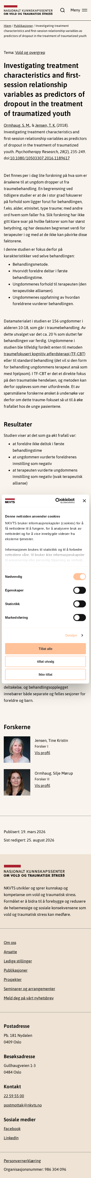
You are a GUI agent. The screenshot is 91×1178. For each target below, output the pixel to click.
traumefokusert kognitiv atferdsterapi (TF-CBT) (44, 353)
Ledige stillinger (18, 961)
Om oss (10, 942)
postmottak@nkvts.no (23, 1105)
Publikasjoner (23, 25)
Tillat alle (45, 648)
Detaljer (71, 635)
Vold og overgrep (30, 52)
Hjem (7, 25)
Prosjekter (13, 979)
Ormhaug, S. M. (17, 125)
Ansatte (10, 951)
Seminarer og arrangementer (29, 988)
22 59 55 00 (14, 1096)
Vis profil (42, 752)
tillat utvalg (45, 661)
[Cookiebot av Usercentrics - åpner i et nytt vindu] (56, 501)
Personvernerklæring (22, 1160)
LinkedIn (11, 1138)
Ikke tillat (45, 674)
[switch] (79, 590)
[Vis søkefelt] (61, 10)
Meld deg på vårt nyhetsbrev (29, 998)
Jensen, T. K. (45, 125)
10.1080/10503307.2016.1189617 (40, 158)
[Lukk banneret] (84, 500)
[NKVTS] (28, 10)
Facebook (12, 1128)
